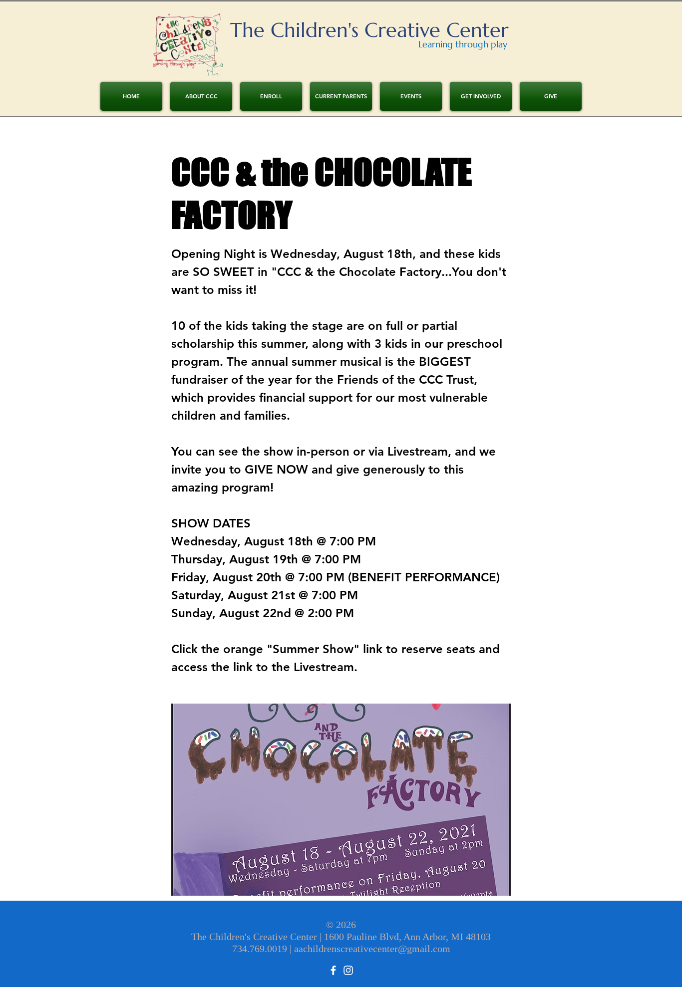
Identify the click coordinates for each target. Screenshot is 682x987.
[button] (271, 96)
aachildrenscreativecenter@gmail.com (372, 948)
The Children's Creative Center (369, 29)
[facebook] (333, 970)
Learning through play (462, 44)
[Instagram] (348, 970)
